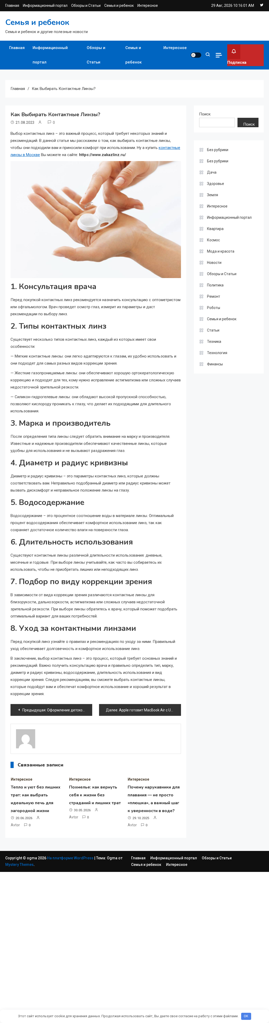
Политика (215, 285)
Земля (212, 195)
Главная (12, 5)
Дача (211, 172)
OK (246, 1016)
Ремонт (213, 296)
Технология (217, 353)
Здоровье (215, 184)
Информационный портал (45, 5)
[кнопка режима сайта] (196, 55)
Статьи (213, 330)
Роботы (213, 308)
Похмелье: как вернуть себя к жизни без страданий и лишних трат (95, 795)
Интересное (147, 5)
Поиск (205, 114)
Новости (214, 262)
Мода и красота (220, 251)
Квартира (215, 229)
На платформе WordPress (70, 858)
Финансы (215, 364)
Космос (213, 240)
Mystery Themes (19, 864)
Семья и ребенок (119, 5)
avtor (15, 825)
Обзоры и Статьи (86, 5)
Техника (214, 341)
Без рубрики (217, 150)
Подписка (236, 62)
